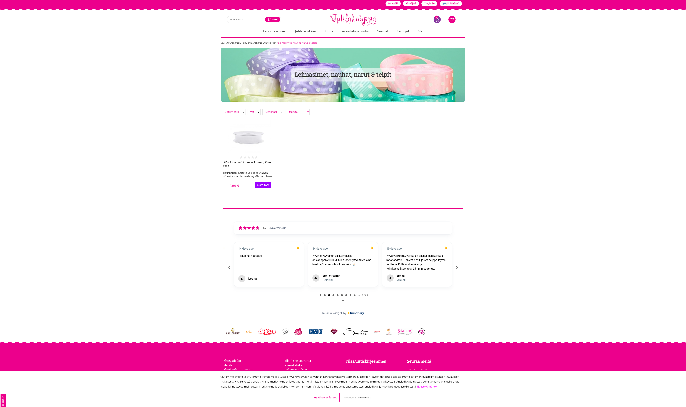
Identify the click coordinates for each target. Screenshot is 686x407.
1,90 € (234, 185)
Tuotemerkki (231, 111)
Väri (252, 111)
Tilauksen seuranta (298, 361)
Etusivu (225, 42)
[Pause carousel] (343, 300)
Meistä (228, 365)
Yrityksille (429, 3)
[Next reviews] (456, 267)
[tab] (320, 295)
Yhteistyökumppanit (238, 369)
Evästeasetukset (296, 369)
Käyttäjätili (411, 3)
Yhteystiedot (232, 361)
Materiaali (271, 111)
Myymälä (393, 3)
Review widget (332, 313)
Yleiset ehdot (294, 365)
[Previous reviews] (229, 267)
